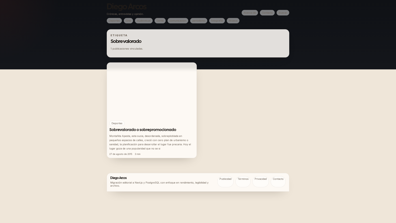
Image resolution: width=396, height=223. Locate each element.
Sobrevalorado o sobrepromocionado (142, 130)
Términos (243, 178)
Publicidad (225, 178)
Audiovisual (144, 20)
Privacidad (261, 178)
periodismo (198, 20)
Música (233, 20)
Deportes (114, 20)
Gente (160, 20)
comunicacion (178, 20)
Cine (128, 20)
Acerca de (250, 12)
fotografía (217, 20)
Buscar (283, 12)
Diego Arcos (126, 7)
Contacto (267, 12)
